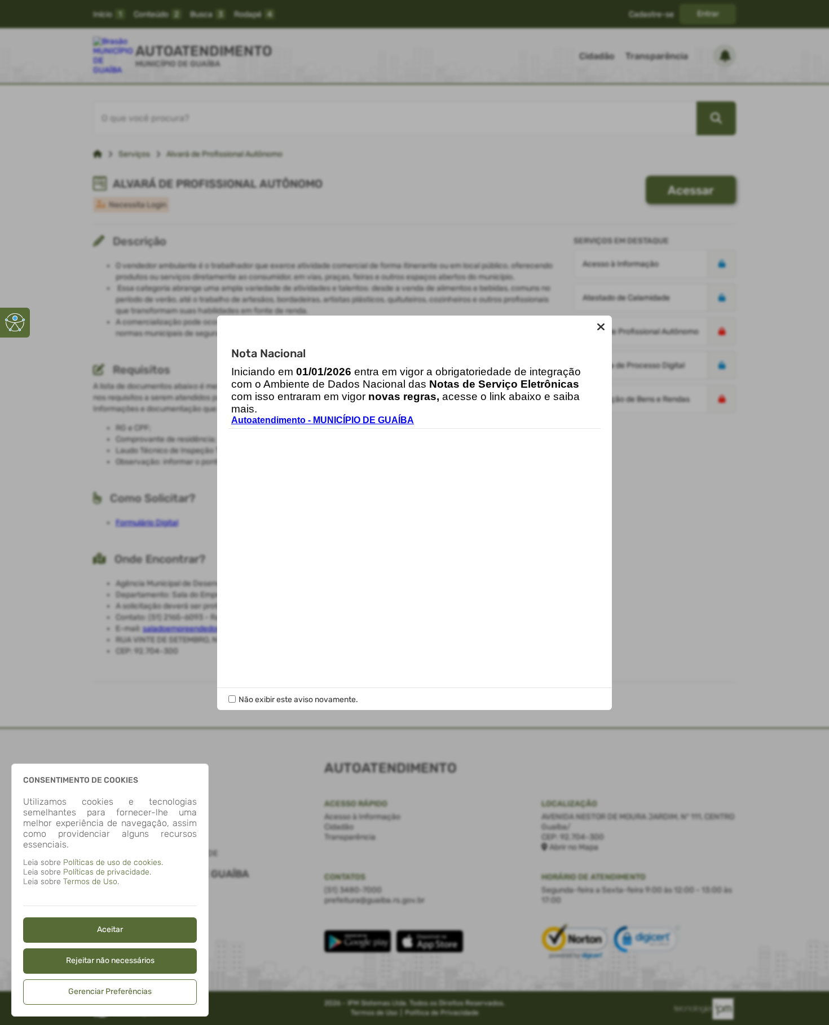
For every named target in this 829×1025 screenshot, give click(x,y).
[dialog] (110, 890)
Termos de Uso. (91, 881)
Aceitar (110, 929)
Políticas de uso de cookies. (113, 862)
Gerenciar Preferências (110, 991)
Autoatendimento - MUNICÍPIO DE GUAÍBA (322, 420)
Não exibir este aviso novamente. (298, 699)
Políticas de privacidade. (107, 872)
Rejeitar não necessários (110, 960)
